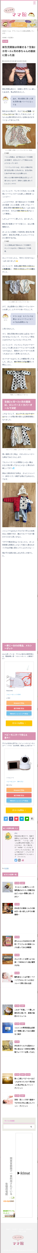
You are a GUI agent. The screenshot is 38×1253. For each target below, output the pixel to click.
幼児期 (21, 1229)
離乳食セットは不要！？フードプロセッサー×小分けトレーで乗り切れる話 (24, 980)
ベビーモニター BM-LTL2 (14, 781)
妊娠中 (8, 1229)
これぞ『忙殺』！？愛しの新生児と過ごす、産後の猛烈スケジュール (24, 1013)
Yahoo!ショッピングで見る (19, 714)
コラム (14, 1231)
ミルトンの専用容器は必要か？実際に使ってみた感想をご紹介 (24, 1031)
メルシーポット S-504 (13, 694)
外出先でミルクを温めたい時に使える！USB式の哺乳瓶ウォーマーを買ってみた (24, 1049)
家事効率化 (29, 1229)
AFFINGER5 (31, 1250)
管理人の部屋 (22, 1231)
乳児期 (6, 868)
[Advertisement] (19, 580)
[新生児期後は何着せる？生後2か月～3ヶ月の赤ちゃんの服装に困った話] (22, 819)
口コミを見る (18, 723)
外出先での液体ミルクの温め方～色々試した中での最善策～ (24, 911)
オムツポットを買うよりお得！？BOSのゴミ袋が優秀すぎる (24, 962)
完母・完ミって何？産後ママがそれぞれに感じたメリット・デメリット (24, 1103)
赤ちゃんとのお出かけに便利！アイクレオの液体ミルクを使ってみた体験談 (24, 944)
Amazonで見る (19, 703)
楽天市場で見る (19, 708)
